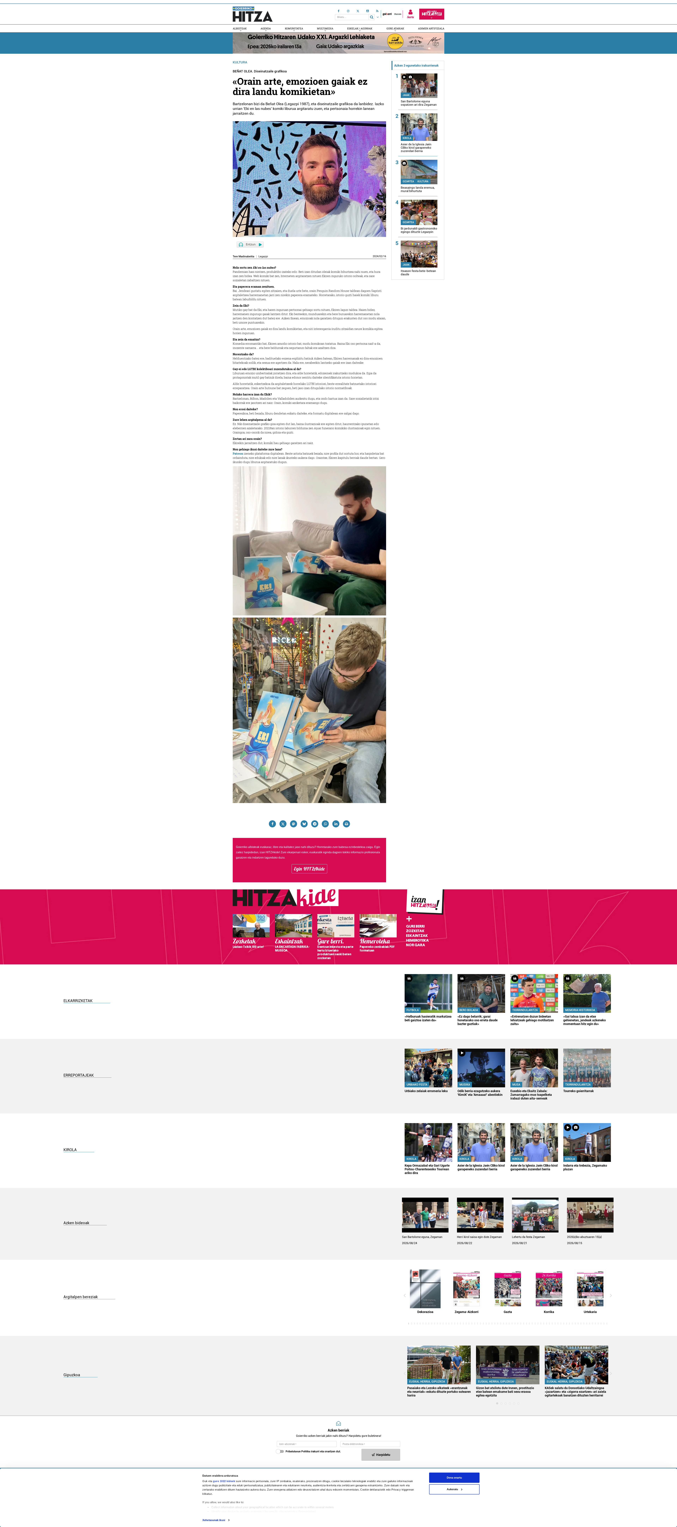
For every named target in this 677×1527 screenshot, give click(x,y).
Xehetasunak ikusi (213, 1520)
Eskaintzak (417, 936)
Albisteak (240, 28)
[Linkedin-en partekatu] (335, 823)
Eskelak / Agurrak (359, 28)
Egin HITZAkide (309, 869)
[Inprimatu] (346, 823)
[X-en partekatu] (282, 823)
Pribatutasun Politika (298, 1451)
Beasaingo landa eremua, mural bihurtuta (418, 189)
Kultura (240, 62)
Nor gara (415, 945)
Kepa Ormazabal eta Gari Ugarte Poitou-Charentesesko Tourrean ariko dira (427, 1169)
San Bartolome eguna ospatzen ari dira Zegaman (419, 103)
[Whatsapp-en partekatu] (325, 823)
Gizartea (408, 181)
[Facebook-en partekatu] (272, 823)
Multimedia (325, 28)
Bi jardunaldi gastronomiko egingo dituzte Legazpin (419, 230)
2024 (375, 256)
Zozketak (415, 931)
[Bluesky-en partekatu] (304, 823)
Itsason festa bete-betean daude (418, 272)
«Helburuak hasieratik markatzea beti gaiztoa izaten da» (428, 1018)
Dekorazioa (425, 1312)
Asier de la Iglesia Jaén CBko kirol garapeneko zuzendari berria (416, 148)
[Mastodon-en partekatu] (293, 823)
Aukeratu (452, 1489)
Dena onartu (454, 1477)
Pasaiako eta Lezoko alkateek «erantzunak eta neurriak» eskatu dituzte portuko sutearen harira (439, 1391)
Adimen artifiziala (431, 28)
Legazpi (263, 256)
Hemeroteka (417, 940)
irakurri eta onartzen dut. (313, 1451)
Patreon (238, 453)
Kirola (407, 138)
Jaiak (406, 95)
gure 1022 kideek (224, 1481)
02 (380, 256)
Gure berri (415, 926)
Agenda (266, 28)
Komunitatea (294, 28)
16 (384, 256)
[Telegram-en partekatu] (314, 823)
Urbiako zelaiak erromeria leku (426, 1091)
